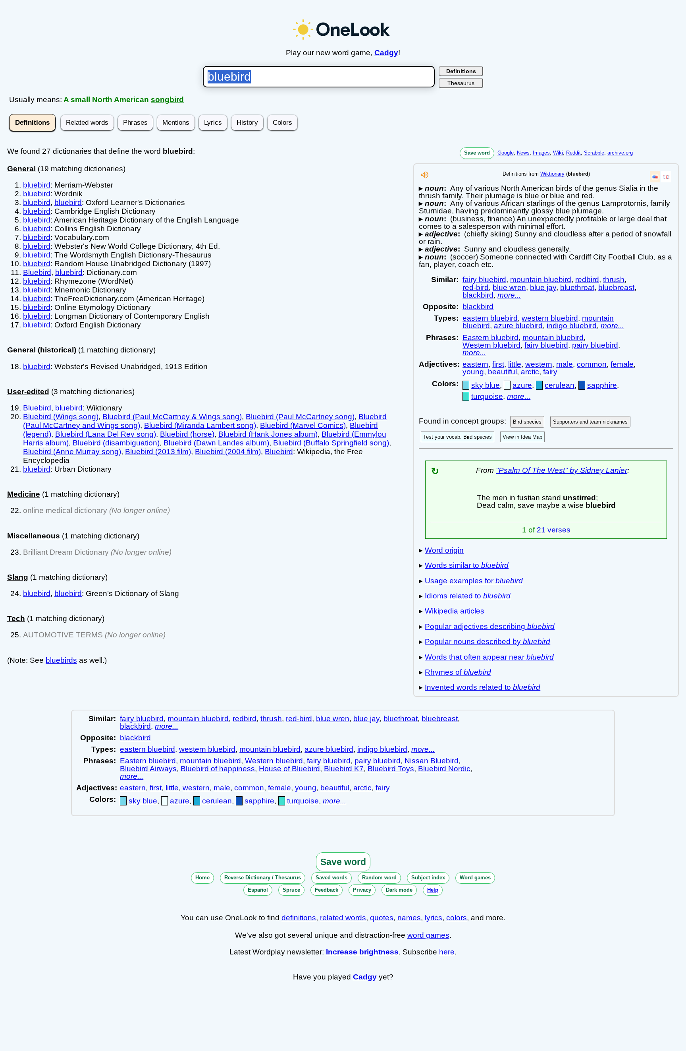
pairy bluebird (595, 345)
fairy (550, 372)
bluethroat (577, 287)
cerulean (559, 385)
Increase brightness (362, 952)
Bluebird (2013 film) (158, 451)
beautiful (502, 372)
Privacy (362, 890)
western (538, 364)
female (622, 364)
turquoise (487, 396)
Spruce (291, 890)
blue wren (509, 287)
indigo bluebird (572, 325)
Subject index (428, 878)
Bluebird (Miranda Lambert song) (200, 425)
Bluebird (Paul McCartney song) (300, 416)
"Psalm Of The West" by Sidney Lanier (561, 470)
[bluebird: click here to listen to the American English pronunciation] (425, 177)
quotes (381, 918)
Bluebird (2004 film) (228, 451)
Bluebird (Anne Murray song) (72, 451)
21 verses (553, 530)
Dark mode (399, 890)
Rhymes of (458, 672)
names (409, 918)
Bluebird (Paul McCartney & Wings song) (172, 416)
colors (456, 918)
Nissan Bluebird (432, 761)
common (592, 364)
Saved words (331, 878)
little (514, 364)
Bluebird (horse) (187, 434)
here (447, 952)
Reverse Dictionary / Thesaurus (262, 878)
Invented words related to (482, 687)
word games (428, 935)
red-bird (475, 287)
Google (505, 153)
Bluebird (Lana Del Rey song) (105, 434)
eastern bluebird (490, 318)
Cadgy (386, 52)
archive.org (620, 153)
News (523, 153)
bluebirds (61, 660)
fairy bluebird (484, 279)
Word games (475, 878)
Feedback (326, 890)
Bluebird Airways (148, 769)
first (498, 364)
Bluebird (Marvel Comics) (303, 425)
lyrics (433, 918)
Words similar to (467, 565)
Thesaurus (460, 83)
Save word (477, 153)
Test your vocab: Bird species (457, 437)
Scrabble (594, 153)
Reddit (573, 153)
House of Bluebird (289, 769)
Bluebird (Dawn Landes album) (216, 443)
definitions (298, 918)
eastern (475, 364)
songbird (167, 99)
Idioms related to (468, 596)
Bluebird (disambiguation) (116, 443)
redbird (587, 279)
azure (522, 385)
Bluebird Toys (391, 769)
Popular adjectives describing (490, 626)
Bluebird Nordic (444, 769)
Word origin (444, 550)
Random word (379, 878)
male (564, 364)
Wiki (558, 153)
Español (258, 890)
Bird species (527, 422)
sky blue (485, 385)
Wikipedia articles (454, 611)
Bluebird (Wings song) (60, 416)
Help (432, 890)
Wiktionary (552, 174)
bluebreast (616, 287)
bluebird (36, 185)
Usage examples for (474, 581)
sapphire (602, 385)
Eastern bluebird (490, 337)
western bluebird (550, 318)
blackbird (477, 295)
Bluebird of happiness (218, 769)
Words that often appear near (489, 657)
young (473, 372)
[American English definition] (655, 176)
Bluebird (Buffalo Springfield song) (331, 443)
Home (202, 878)
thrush (613, 279)
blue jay (543, 287)
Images (541, 153)
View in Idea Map (522, 437)
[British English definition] (666, 176)
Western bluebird (491, 345)
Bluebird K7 (344, 769)
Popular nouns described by (487, 641)
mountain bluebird (540, 279)
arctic (530, 372)
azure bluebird (518, 325)
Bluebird (37, 272)
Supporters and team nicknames (590, 422)
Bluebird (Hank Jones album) (268, 434)
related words (343, 918)
